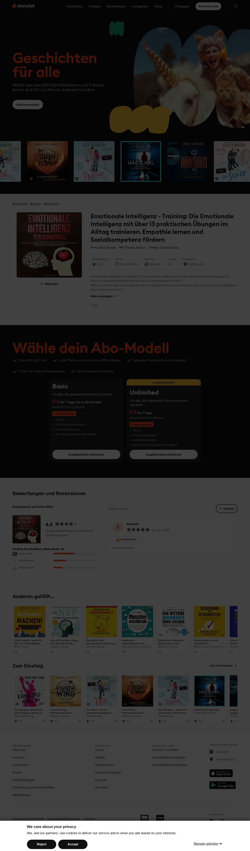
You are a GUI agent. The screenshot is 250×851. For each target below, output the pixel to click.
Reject (41, 844)
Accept (73, 844)
